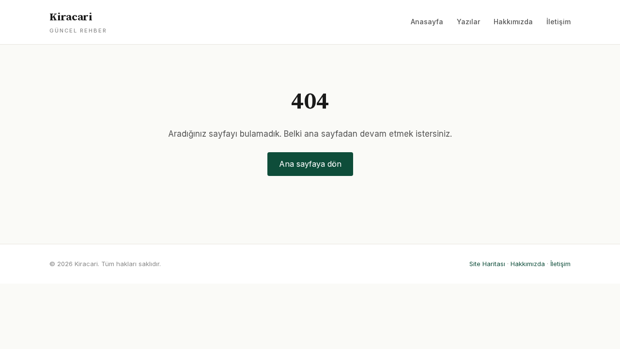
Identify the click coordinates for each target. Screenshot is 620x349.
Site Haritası (487, 264)
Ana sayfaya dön (310, 164)
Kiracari (78, 22)
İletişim (558, 21)
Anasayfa (427, 21)
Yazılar (468, 21)
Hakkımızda (513, 21)
